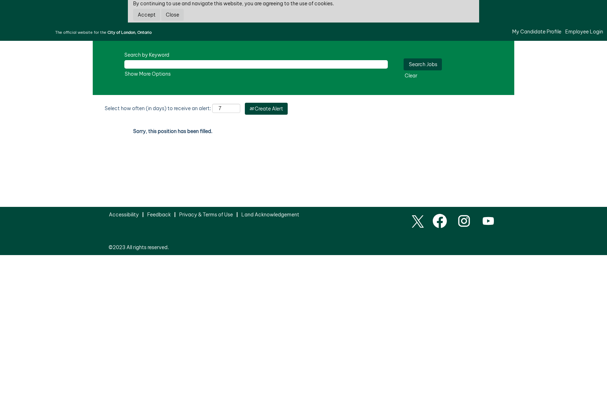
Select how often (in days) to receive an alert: (158, 108)
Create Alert (268, 109)
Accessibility (124, 214)
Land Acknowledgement (270, 214)
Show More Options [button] (148, 74)
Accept (147, 15)
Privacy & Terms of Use (206, 214)
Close (172, 15)
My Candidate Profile (536, 31)
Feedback (159, 214)
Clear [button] (411, 75)
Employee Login (584, 31)
